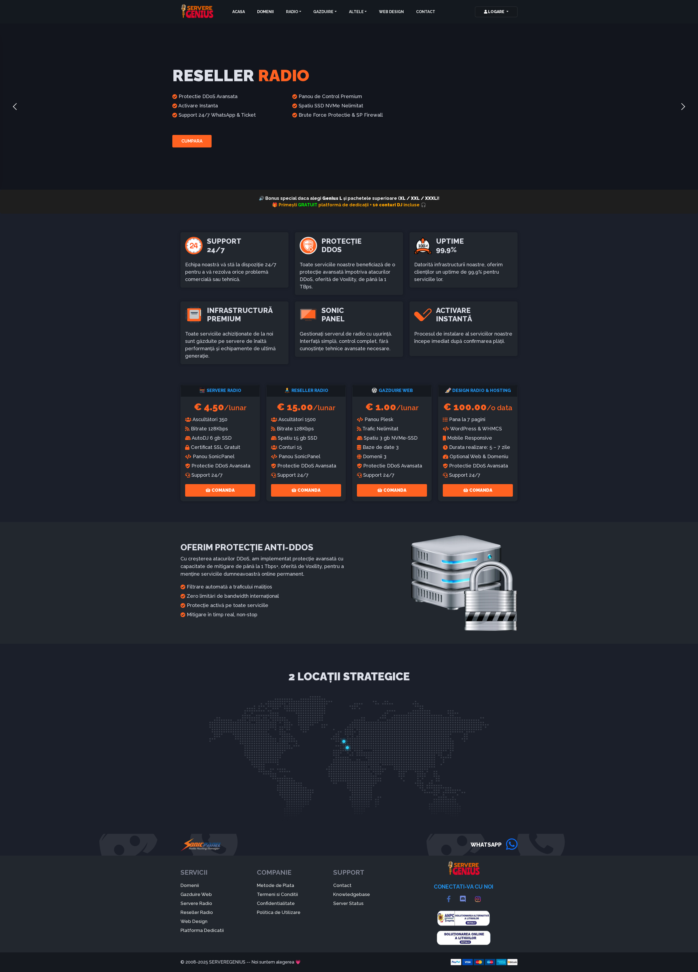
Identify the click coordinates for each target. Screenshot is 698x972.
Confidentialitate (276, 903)
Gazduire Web (196, 894)
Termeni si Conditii (277, 894)
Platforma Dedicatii (202, 930)
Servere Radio (196, 903)
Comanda (222, 490)
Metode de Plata (275, 885)
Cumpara (192, 141)
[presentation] (15, 106)
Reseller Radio (196, 912)
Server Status (348, 903)
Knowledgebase (351, 894)
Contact (425, 12)
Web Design (391, 12)
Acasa (238, 12)
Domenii (265, 12)
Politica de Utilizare (278, 912)
